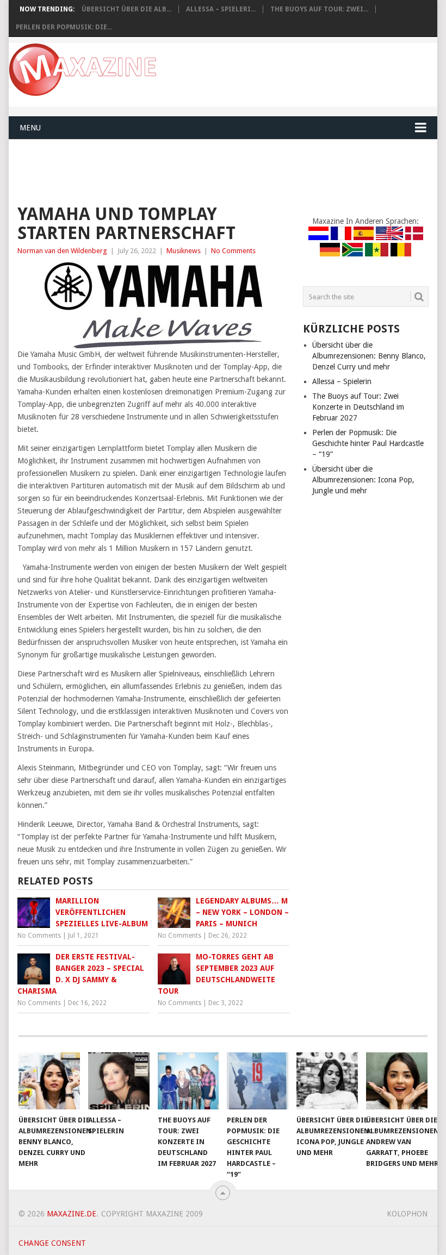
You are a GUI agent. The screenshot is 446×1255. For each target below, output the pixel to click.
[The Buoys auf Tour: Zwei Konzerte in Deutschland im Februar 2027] (188, 1080)
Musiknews (183, 251)
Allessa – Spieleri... (221, 9)
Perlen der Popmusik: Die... (64, 27)
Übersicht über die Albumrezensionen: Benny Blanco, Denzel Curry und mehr (369, 356)
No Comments (233, 251)
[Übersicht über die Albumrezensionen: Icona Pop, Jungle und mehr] (327, 1080)
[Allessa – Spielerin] (119, 1080)
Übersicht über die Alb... (126, 9)
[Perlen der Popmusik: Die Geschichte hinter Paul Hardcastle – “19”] (257, 1080)
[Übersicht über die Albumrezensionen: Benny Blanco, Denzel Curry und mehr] (49, 1080)
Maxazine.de (71, 1213)
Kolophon (407, 1213)
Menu (30, 127)
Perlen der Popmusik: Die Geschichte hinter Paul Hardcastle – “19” (368, 443)
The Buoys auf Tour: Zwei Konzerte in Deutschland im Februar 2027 (358, 407)
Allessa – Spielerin (341, 381)
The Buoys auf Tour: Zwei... (319, 9)
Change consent (52, 1243)
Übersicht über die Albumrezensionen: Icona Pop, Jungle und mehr (363, 480)
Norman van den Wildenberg (62, 251)
